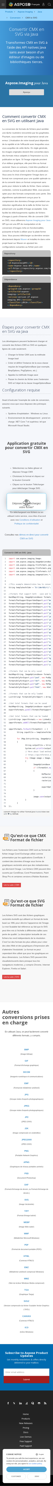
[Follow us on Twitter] (14, 1403)
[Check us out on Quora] (33, 1403)
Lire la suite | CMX (11, 885)
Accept (26, 1469)
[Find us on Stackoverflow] (27, 1403)
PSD (26, 1173)
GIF (26, 1061)
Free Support (26, 1441)
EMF (26, 1083)
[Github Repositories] (39, 1403)
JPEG (26, 1106)
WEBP (27, 1222)
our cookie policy (35, 1464)
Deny (37, 1476)
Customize (16, 1476)
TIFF (26, 1211)
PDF (26, 1245)
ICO (26, 1327)
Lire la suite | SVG (11, 977)
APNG (26, 1162)
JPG (26, 1094)
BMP (26, 1049)
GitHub (15, 814)
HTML (26, 1256)
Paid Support (26, 1445)
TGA (26, 1290)
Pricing (26, 1427)
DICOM (26, 1072)
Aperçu (26, 92)
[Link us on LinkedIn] (21, 1403)
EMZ (26, 1267)
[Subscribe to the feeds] (45, 1403)
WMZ (26, 1278)
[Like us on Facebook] (8, 1403)
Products (25, 1418)
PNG (26, 1151)
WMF (26, 1233)
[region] (26, 682)
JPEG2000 (26, 1139)
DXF (26, 1185)
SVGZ (26, 1301)
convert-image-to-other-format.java (20, 812)
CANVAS (26, 1316)
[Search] (49, 4)
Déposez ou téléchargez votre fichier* (26, 505)
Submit (26, 1379)
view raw (45, 812)
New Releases (26, 1423)
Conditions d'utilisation (29, 520)
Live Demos (26, 1436)
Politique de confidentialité (26, 523)
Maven (24, 239)
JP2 (26, 1117)
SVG (26, 1200)
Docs (25, 1432)
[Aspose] (19, 4)
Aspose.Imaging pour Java (38, 220)
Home (26, 1414)
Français (35, 4)
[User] (43, 4)
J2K (26, 1128)
